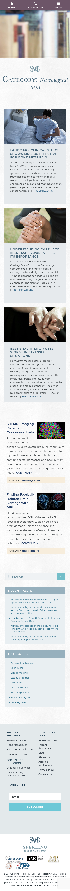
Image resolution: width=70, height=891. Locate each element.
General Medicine (20, 687)
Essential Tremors (17, 754)
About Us (44, 757)
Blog (41, 752)
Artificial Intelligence (22, 663)
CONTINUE (23, 472)
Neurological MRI (20, 692)
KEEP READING (44, 190)
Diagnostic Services (18, 767)
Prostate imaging (20, 697)
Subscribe (35, 806)
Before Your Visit (48, 740)
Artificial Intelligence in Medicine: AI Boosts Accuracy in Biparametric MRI (35, 638)
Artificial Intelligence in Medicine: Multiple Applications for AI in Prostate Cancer (34, 601)
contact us (24, 882)
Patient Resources (44, 746)
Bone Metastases (17, 744)
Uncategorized (19, 702)
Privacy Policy (53, 885)
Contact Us (45, 774)
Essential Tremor (20, 677)
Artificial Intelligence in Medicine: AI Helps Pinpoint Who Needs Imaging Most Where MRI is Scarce (34, 628)
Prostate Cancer (16, 740)
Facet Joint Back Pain (20, 749)
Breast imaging (19, 672)
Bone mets (17, 667)
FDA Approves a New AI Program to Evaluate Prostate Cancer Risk (36, 619)
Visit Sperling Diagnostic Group (17, 774)
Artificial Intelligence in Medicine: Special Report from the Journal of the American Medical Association (34, 610)
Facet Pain (16, 682)
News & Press (46, 769)
